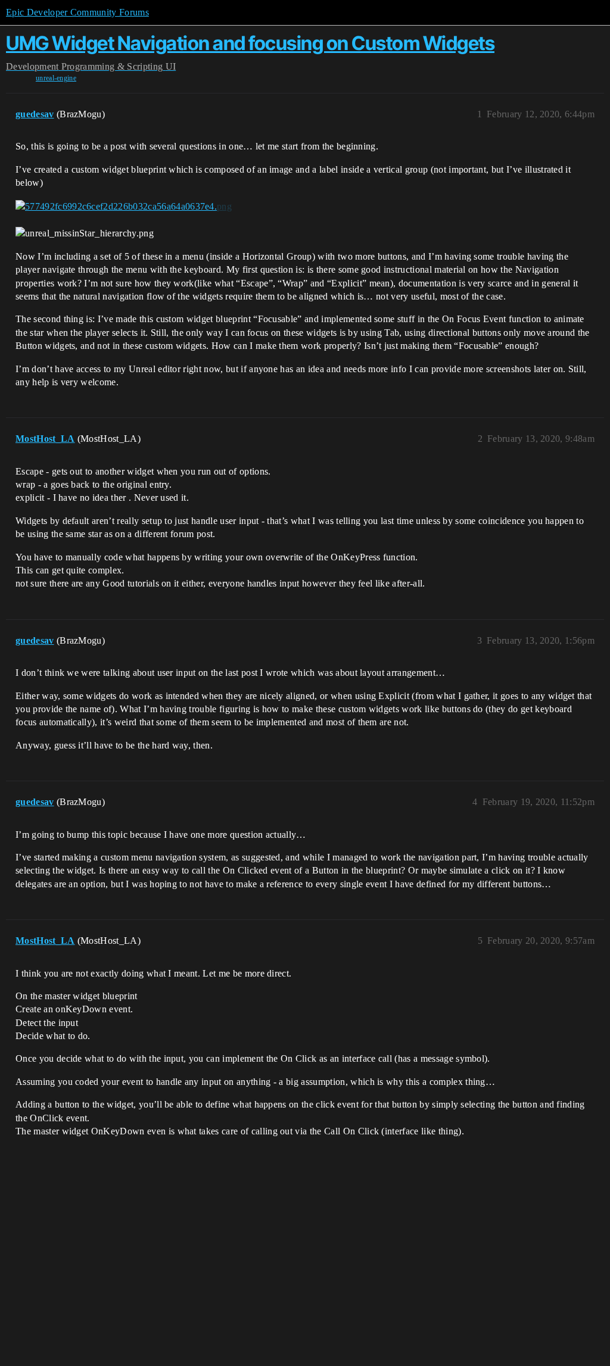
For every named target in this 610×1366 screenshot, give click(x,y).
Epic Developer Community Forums (77, 12)
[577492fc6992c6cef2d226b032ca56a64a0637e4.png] (123, 206)
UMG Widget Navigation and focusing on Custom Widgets (250, 43)
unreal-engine (56, 78)
